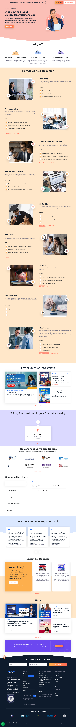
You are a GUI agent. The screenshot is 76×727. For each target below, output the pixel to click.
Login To (57, 689)
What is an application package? (40, 490)
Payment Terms (66, 723)
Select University (51, 162)
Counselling (41, 673)
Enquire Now (9, 26)
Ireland (56, 679)
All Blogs (37, 637)
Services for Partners (45, 696)
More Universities (37, 471)
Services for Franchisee (45, 699)
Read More (42, 588)
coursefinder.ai (58, 691)
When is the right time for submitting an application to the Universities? (46, 486)
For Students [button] (13, 8)
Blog (24, 685)
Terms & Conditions (50, 723)
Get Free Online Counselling (54, 100)
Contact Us (59, 645)
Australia (57, 681)
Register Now (10, 401)
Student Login (59, 2)
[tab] (15, 483)
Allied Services (42, 691)
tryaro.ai (57, 695)
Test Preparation (42, 675)
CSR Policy (25, 681)
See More (37, 405)
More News (37, 593)
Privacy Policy (59, 723)
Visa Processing (42, 689)
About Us (25, 673)
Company (25, 671)
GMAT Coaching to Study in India (46, 677)
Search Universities (28, 693)
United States (58, 673)
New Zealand (58, 683)
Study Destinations (60, 671)
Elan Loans (57, 693)
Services (7, 8)
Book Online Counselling (29, 702)
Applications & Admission (44, 682)
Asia (56, 686)
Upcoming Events (27, 695)
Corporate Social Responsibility (29, 679)
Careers (25, 675)
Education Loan (42, 688)
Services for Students (45, 671)
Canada (57, 675)
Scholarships (41, 684)
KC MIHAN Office (26, 683)
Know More (16, 133)
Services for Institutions (45, 694)
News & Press (26, 678)
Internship (41, 686)
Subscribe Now (58, 664)
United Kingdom (58, 677)
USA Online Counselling (29, 704)
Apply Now (13, 582)
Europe (56, 684)
